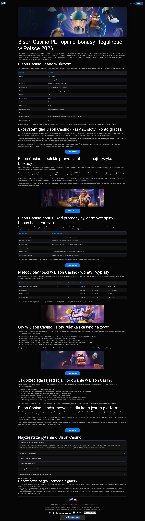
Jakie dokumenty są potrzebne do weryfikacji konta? (36, 474)
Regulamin (64, 504)
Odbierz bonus (72, 151)
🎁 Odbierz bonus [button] (74, 517)
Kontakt (93, 504)
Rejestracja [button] (139, 3)
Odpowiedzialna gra (74, 504)
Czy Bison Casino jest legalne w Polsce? (32, 442)
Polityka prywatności (55, 504)
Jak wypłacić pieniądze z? (28, 453)
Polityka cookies (85, 504)
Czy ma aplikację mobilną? (28, 463)
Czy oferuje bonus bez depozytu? (30, 458)
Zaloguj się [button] (132, 3)
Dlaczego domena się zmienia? (29, 469)
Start (2, 8)
